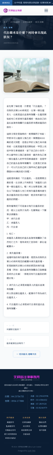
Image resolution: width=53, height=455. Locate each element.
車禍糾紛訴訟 (10, 438)
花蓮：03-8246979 (38, 407)
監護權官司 (10, 426)
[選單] (46, 10)
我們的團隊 (42, 426)
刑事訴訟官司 (10, 430)
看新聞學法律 (26, 430)
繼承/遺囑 (39, 22)
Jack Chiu (31, 450)
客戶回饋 (42, 430)
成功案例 (26, 426)
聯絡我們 (42, 422)
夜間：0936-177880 (14, 400)
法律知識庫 (15, 22)
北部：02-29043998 (39, 396)
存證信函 (26, 434)
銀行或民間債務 (10, 434)
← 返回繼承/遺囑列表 (26, 354)
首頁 (5, 22)
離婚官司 (10, 422)
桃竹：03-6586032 (38, 399)
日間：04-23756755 (14, 396)
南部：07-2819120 (38, 403)
